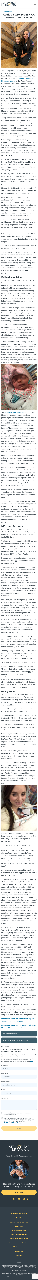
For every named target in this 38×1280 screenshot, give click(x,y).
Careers (19, 1255)
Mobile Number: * (6, 1090)
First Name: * (5, 1065)
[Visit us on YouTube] (19, 1199)
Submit (19, 1128)
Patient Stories (7, 11)
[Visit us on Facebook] (15, 1199)
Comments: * (5, 1098)
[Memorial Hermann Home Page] (8, 4)
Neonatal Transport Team (14, 413)
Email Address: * (6, 1081)
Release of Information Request (19, 1239)
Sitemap (19, 1262)
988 (31, 1061)
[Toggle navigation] (35, 4)
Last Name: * (5, 1073)
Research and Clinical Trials (19, 1222)
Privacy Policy (16, 1123)
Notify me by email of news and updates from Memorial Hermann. (18, 1113)
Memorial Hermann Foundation (19, 1243)
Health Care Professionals (19, 1214)
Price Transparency (19, 1247)
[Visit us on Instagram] (27, 1199)
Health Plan (19, 1251)
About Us (19, 1218)
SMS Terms (7, 1123)
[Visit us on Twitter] (23, 1199)
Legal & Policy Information (19, 1234)
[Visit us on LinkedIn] (10, 1199)
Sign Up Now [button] (19, 1192)
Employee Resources (19, 1230)
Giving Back (19, 1226)
